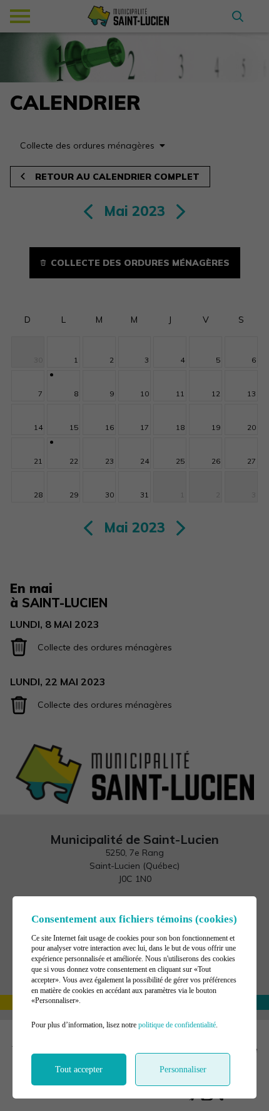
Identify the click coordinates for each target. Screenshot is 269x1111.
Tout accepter (79, 1069)
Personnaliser (183, 1069)
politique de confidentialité (177, 1024)
